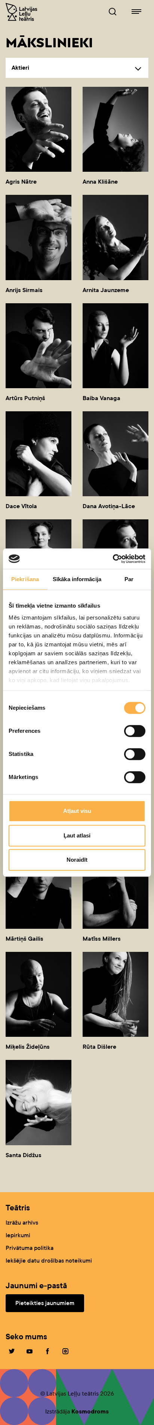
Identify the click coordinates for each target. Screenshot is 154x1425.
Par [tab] (128, 579)
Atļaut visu (77, 811)
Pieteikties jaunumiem (44, 1303)
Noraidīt (77, 859)
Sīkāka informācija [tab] (77, 579)
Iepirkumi (18, 1235)
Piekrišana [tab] (25, 579)
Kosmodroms (90, 1411)
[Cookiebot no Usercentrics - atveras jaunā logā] (112, 559)
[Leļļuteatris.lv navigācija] (136, 12)
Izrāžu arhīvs (22, 1222)
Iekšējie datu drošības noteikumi (49, 1260)
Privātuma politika (29, 1247)
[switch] (134, 731)
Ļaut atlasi (77, 835)
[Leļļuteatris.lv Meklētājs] (112, 12)
